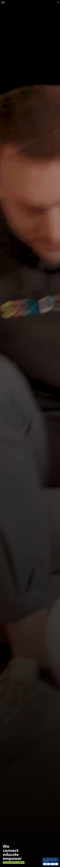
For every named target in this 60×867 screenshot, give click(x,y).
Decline (46, 864)
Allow (54, 864)
